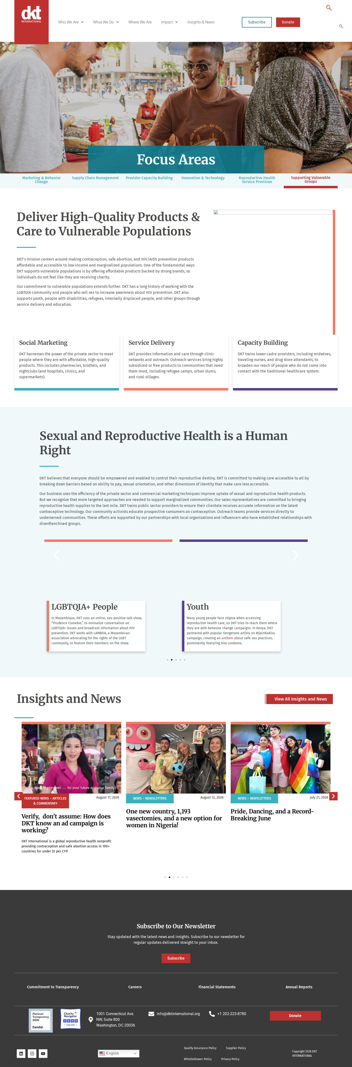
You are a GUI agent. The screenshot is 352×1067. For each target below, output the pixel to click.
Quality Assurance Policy (200, 1048)
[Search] (341, 26)
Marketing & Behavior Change (41, 180)
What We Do (103, 22)
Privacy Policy (230, 1059)
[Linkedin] (21, 1053)
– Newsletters (154, 798)
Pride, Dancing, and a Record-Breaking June (272, 815)
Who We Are (68, 22)
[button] (328, 6)
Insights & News (201, 22)
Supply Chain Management (95, 178)
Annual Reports (299, 987)
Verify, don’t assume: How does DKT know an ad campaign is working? (66, 823)
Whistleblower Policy (198, 1059)
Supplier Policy (236, 1048)
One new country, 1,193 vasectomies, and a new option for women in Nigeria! (174, 818)
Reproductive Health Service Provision (257, 180)
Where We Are (140, 22)
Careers (135, 987)
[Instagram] (32, 1053)
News (44, 798)
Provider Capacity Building (149, 178)
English (112, 1053)
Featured (31, 798)
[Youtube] (43, 1053)
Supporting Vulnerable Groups (310, 179)
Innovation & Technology (203, 178)
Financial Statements (217, 987)
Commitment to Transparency (53, 987)
